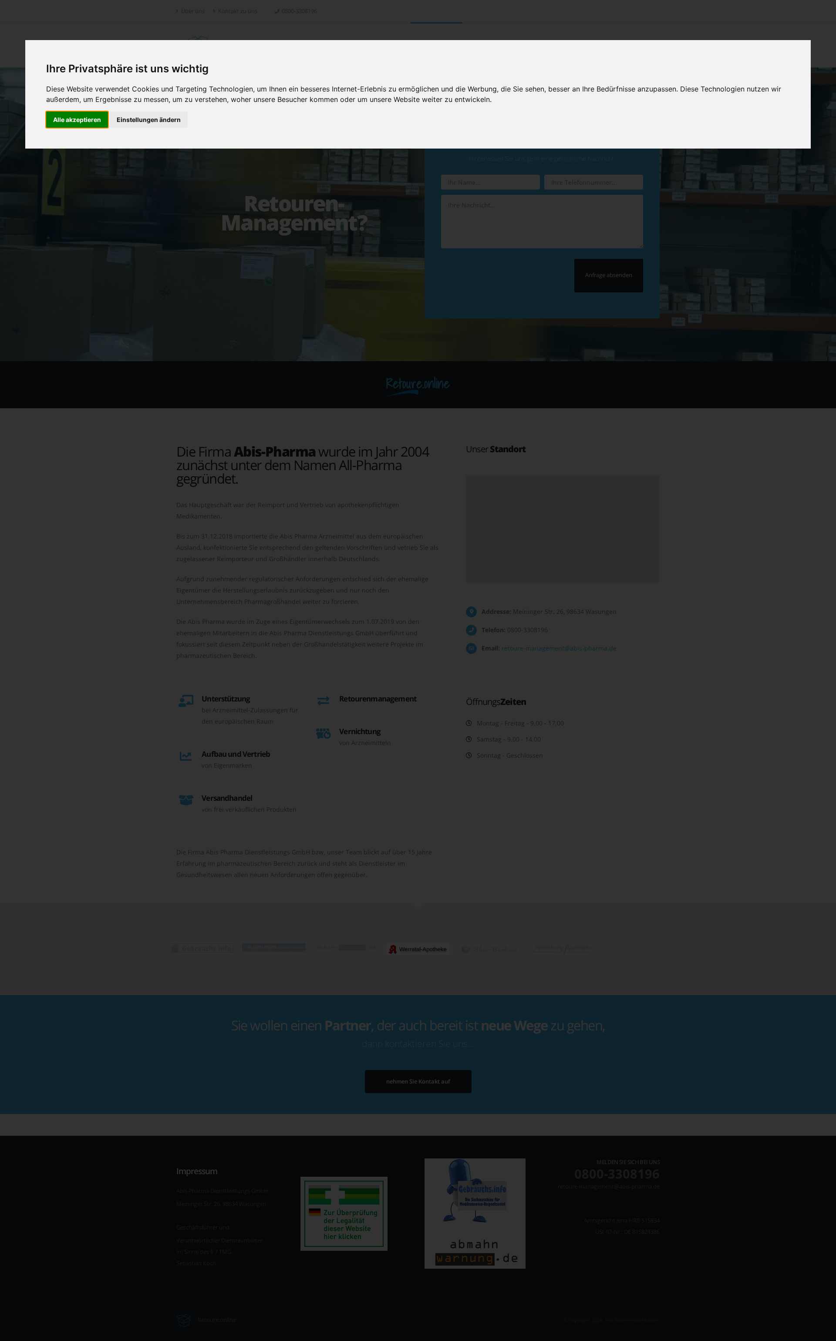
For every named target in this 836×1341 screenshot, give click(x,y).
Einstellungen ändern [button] (149, 119)
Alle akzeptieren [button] (77, 119)
